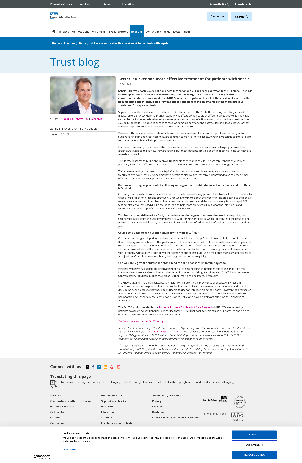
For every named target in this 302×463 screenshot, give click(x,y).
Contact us (217, 16)
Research (108, 4)
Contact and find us (157, 31)
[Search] (246, 17)
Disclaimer (159, 412)
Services (64, 31)
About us (136, 31)
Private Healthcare (61, 4)
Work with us (88, 4)
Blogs (186, 31)
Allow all (254, 434)
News (176, 31)
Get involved (58, 412)
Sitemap (106, 417)
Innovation (82, 119)
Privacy (156, 401)
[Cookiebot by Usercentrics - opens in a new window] (42, 457)
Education (128, 4)
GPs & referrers (118, 31)
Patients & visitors (62, 406)
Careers (55, 417)
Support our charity (113, 401)
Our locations (80, 31)
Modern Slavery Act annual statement (176, 417)
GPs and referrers (112, 395)
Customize (253, 444)
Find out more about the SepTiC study (140, 321)
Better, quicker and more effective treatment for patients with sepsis (123, 43)
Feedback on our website (117, 423)
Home (56, 43)
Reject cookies (254, 454)
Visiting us (98, 31)
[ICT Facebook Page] (61, 134)
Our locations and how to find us (70, 401)
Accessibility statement (167, 395)
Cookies (157, 406)
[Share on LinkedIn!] (68, 134)
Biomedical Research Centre (165, 331)
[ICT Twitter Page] (64, 134)
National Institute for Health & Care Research (186, 307)
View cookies (70, 449)
